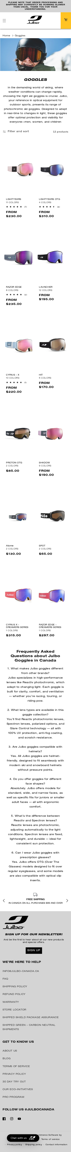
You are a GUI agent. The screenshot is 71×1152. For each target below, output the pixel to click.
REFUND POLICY (14, 994)
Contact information (56, 1145)
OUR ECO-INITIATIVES (18, 1089)
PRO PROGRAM (13, 1097)
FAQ (5, 979)
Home (6, 36)
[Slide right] (67, 901)
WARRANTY (11, 1002)
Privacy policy (14, 1145)
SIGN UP (33, 950)
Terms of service (50, 1139)
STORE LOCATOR (14, 1010)
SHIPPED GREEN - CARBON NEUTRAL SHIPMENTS (29, 1027)
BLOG (7, 1059)
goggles (20, 36)
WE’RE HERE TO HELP (22, 962)
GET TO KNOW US (18, 1042)
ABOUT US (10, 1051)
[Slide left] (4, 901)
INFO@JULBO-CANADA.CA (21, 971)
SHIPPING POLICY (15, 987)
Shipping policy (33, 1145)
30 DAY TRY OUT (14, 1082)
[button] (4, 20)
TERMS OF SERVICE (16, 1066)
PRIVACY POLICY (14, 1074)
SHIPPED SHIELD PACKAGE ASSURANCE (31, 1017)
